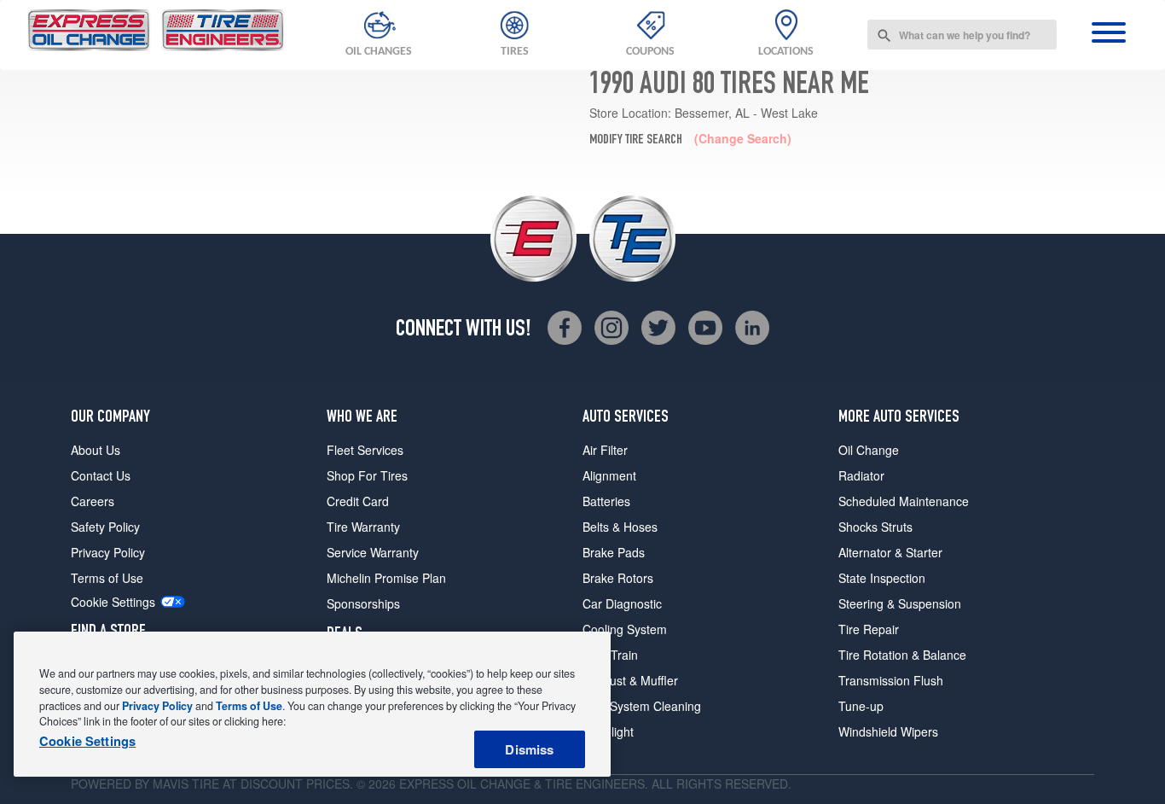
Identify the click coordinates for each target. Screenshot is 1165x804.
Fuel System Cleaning (641, 705)
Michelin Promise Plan (386, 577)
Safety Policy (105, 526)
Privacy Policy (108, 552)
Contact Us (100, 475)
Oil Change (868, 449)
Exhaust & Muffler (630, 680)
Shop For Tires (367, 475)
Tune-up (861, 705)
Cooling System (624, 629)
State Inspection (881, 577)
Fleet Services (365, 449)
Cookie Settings (113, 602)
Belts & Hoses (620, 526)
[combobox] (962, 35)
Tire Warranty (363, 526)
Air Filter (605, 449)
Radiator (861, 475)
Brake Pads (613, 552)
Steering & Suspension (899, 603)
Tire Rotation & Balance (902, 654)
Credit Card (358, 501)
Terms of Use (107, 577)
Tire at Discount (247, 783)
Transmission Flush (890, 680)
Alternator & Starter (890, 552)
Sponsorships (363, 603)
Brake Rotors (617, 577)
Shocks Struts (875, 526)
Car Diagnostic (622, 603)
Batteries (606, 501)
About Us (95, 449)
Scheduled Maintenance (903, 501)
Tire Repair (868, 629)
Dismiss (529, 749)
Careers (92, 501)
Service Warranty (373, 552)
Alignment (609, 475)
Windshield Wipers (888, 731)
